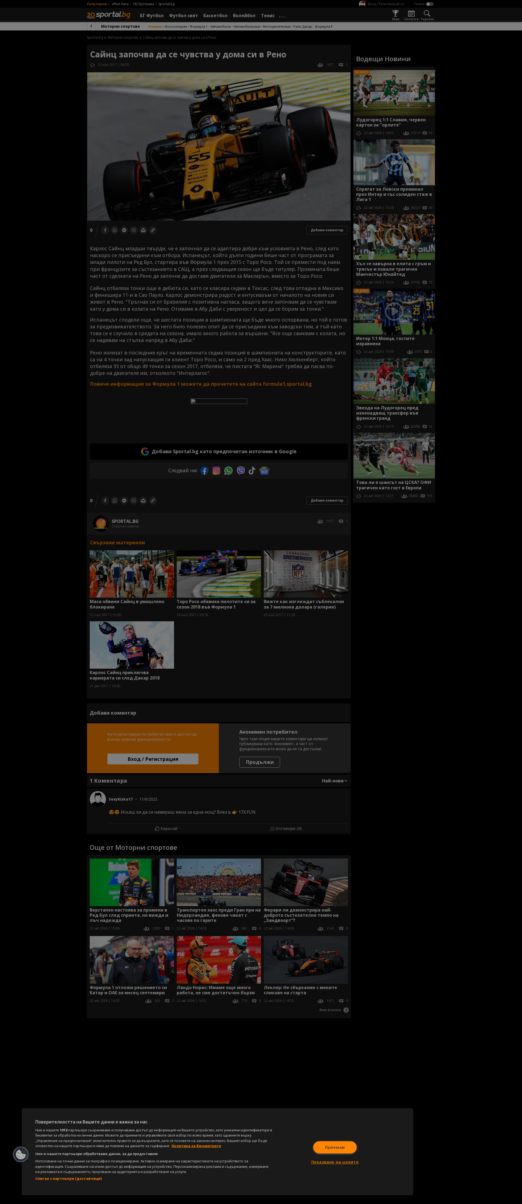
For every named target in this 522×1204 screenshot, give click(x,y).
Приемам (335, 1147)
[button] (21, 1154)
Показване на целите (335, 1162)
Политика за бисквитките (196, 1145)
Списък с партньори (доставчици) (68, 1178)
